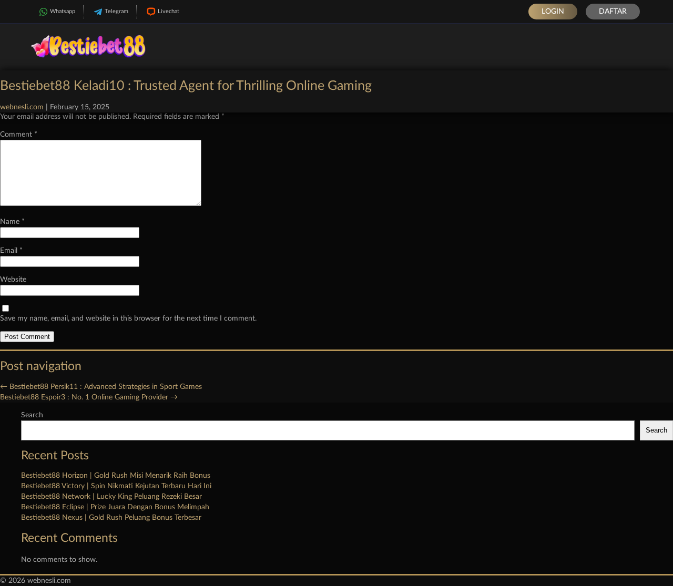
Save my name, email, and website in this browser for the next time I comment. (128, 318)
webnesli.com (22, 107)
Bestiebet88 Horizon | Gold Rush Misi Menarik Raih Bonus (115, 475)
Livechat (168, 11)
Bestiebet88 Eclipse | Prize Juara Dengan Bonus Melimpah (115, 507)
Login (553, 11)
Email (11, 250)
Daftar (613, 11)
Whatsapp (62, 11)
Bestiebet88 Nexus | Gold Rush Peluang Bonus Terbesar (111, 517)
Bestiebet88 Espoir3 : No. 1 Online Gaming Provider (89, 397)
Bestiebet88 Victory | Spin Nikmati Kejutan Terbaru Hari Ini (116, 486)
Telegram (116, 11)
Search (32, 415)
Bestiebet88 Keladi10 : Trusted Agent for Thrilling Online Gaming (186, 85)
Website (13, 279)
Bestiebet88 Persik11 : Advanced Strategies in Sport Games (101, 386)
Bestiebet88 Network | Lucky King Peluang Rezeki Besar (111, 496)
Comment (18, 134)
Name (12, 221)
